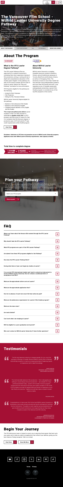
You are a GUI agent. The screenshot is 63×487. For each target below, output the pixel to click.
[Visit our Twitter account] (31, 459)
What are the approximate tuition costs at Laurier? (19, 281)
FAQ (33, 48)
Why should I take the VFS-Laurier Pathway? (17, 241)
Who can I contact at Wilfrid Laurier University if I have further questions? (26, 331)
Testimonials (42, 48)
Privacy (34, 466)
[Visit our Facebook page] (17, 459)
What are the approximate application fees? (17, 287)
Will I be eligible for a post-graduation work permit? (19, 325)
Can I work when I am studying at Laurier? (16, 318)
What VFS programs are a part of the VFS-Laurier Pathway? (22, 247)
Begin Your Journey (55, 48)
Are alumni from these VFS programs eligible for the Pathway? (23, 253)
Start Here (9, 127)
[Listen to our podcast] (46, 459)
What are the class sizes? (11, 306)
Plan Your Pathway (22, 48)
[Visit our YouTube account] (10, 459)
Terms (28, 466)
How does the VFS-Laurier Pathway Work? (16, 260)
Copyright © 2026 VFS (31, 478)
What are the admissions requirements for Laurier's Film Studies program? (26, 300)
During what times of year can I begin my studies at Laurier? (22, 266)
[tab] (31, 234)
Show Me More (24, 442)
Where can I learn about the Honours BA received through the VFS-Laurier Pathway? (26, 234)
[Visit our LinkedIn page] (38, 459)
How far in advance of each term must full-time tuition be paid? (23, 294)
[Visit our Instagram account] (24, 459)
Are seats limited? (9, 312)
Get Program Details (47, 2)
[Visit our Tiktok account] (53, 459)
